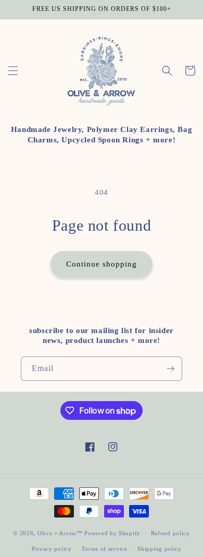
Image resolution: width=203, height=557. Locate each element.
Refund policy (170, 533)
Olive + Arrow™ (60, 532)
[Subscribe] (170, 368)
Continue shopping (101, 264)
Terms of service (104, 549)
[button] (13, 70)
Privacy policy (52, 549)
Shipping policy (159, 549)
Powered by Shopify (112, 532)
